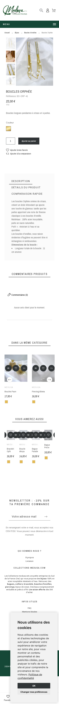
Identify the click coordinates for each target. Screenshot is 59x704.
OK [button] (34, 685)
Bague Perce (47, 446)
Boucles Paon (10, 391)
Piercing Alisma (38, 391)
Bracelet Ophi (10, 450)
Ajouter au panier (29, 141)
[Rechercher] (41, 10)
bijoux (44, 578)
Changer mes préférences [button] (33, 692)
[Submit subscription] (45, 516)
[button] (17, 150)
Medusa (9, 387)
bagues (10, 584)
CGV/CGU (11, 531)
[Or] (6, 401)
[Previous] (9, 379)
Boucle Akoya (22, 450)
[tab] (21, 181)
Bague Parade (35, 450)
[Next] (49, 379)
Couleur (10, 123)
